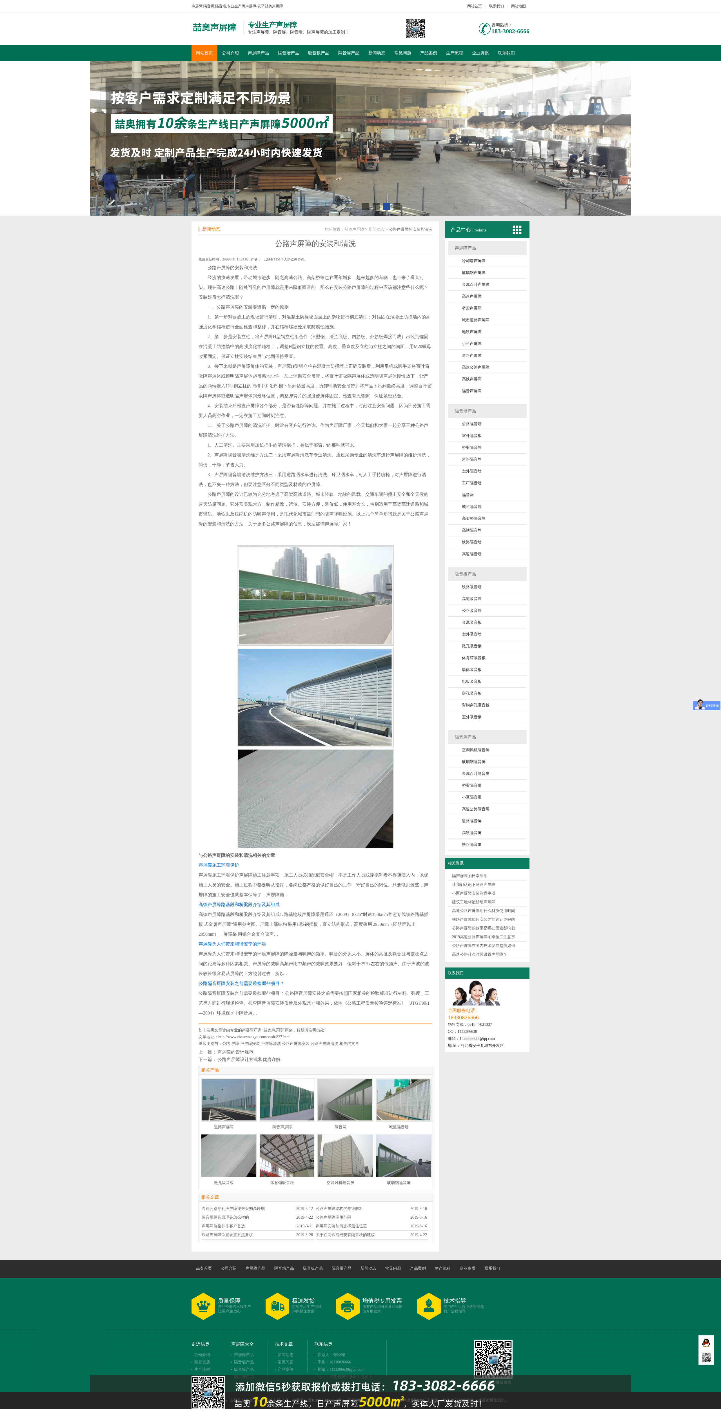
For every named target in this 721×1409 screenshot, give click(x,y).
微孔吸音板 (472, 646)
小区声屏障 (472, 344)
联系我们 (496, 6)
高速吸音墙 (472, 599)
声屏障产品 (258, 53)
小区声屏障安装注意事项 (473, 893)
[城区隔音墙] (403, 1100)
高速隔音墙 (472, 554)
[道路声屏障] (229, 1100)
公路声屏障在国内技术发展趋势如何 (483, 946)
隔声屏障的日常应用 (470, 876)
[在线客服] (706, 1342)
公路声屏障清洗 (324, 1044)
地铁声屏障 (472, 332)
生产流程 (454, 53)
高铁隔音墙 (472, 530)
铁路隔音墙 (472, 542)
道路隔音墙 (472, 459)
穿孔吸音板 (472, 693)
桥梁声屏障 (472, 308)
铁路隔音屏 (472, 844)
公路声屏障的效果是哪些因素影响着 (483, 928)
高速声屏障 (472, 296)
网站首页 (474, 6)
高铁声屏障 (472, 379)
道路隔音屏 (472, 821)
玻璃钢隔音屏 (474, 762)
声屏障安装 (250, 1044)
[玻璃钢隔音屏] (403, 1155)
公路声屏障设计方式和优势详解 (249, 1059)
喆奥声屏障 (354, 229)
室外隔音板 (472, 436)
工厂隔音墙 (472, 483)
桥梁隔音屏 (472, 785)
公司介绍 (230, 53)
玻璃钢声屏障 (474, 273)
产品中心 (461, 230)
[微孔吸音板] (229, 1155)
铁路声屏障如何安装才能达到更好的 (483, 919)
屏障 (235, 1044)
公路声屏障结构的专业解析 (339, 1209)
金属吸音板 (472, 622)
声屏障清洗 (271, 1044)
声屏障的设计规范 (235, 1052)
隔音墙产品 (288, 53)
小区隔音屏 (472, 797)
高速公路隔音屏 (475, 809)
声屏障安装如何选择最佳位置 (341, 1226)
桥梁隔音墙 (472, 447)
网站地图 (518, 6)
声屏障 (223, 267)
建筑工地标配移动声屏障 (473, 902)
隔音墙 (234, 454)
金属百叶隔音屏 (475, 774)
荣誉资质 (202, 1362)
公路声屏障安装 (296, 1044)
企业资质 (480, 53)
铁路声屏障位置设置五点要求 (227, 1235)
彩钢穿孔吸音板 (475, 705)
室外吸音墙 (472, 634)
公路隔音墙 (472, 424)
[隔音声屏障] (287, 1100)
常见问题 (402, 53)
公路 (226, 1044)
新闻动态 (376, 53)
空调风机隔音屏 (475, 750)
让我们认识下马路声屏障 (473, 884)
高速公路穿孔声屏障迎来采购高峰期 (233, 1209)
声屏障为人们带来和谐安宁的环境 (232, 944)
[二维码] (706, 1357)
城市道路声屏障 (475, 320)
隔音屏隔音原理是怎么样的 (225, 1217)
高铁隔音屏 (472, 833)
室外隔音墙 (472, 471)
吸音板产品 (318, 53)
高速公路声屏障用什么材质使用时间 (483, 911)
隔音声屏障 (472, 391)
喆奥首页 (204, 1268)
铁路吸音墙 (472, 587)
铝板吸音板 (472, 681)
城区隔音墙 (472, 507)
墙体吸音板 (472, 670)
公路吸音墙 (472, 610)
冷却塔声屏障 (474, 261)
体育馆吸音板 (474, 658)
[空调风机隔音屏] (345, 1155)
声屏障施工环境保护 (219, 865)
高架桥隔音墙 (474, 518)
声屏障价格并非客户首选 (223, 1226)
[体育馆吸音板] (287, 1155)
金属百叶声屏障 (475, 284)
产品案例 (428, 53)
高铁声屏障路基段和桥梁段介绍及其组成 (239, 904)
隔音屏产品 (348, 53)
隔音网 (468, 495)
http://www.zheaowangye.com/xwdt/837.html (254, 1037)
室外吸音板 (472, 717)
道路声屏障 (472, 355)
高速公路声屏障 (475, 367)
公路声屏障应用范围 (333, 1217)
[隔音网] (345, 1100)
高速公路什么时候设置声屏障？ (479, 954)
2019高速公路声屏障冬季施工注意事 (483, 937)
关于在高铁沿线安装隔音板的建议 (345, 1235)
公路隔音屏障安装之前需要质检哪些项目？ (241, 983)
